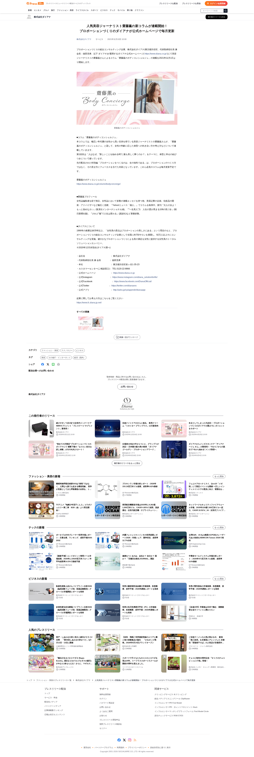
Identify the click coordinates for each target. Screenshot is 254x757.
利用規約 (120, 747)
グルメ (46, 10)
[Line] (53, 364)
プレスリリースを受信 (191, 3)
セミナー (103, 728)
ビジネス (104, 10)
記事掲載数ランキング (53, 710)
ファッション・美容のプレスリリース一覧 (53, 680)
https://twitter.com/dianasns (124, 286)
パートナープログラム (104, 747)
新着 (30, 10)
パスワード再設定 (106, 703)
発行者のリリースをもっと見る (127, 463)
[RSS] (135, 740)
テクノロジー (67, 350)
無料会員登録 (105, 694)
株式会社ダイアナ (84, 39)
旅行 (53, 10)
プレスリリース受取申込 (109, 720)
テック (112, 10)
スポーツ (94, 10)
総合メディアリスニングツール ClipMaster (172, 699)
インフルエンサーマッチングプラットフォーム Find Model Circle (182, 711)
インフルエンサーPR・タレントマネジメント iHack (176, 707)
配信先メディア (50, 702)
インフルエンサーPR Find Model (168, 703)
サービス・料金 (50, 697)
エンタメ (37, 10)
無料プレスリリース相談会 (110, 724)
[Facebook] (42, 364)
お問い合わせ (127, 387)
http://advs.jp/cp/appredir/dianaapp (129, 290)
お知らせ (103, 716)
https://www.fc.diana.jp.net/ (89, 302)
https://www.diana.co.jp (124, 273)
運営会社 (87, 747)
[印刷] (58, 364)
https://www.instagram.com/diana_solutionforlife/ (134, 277)
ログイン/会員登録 (217, 3)
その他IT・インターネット (60, 358)
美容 (43, 358)
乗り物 (130, 10)
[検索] (226, 11)
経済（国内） (79, 358)
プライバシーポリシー (137, 747)
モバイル (121, 10)
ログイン (103, 699)
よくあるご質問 (105, 711)
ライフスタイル (82, 10)
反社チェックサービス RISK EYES (169, 716)
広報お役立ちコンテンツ (54, 714)
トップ (29, 680)
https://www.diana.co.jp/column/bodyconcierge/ (99, 184)
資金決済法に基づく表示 (160, 747)
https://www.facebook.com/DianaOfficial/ (133, 281)
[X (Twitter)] (48, 364)
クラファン (139, 10)
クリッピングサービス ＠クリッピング (171, 694)
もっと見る (219, 476)
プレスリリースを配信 (168, 3)
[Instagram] (129, 740)
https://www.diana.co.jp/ (156, 54)
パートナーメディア (52, 706)
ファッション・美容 (65, 10)
